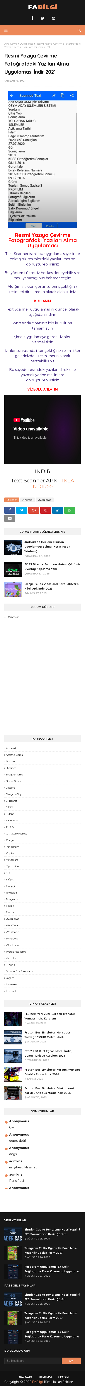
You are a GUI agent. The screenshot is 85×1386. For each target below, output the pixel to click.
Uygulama (26, 43)
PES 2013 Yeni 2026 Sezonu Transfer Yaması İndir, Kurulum (49, 1016)
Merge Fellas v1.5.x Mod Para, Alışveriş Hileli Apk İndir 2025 (51, 586)
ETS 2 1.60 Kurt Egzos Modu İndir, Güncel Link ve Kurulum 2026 (48, 1053)
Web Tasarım (14, 925)
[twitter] (43, 18)
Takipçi (10, 886)
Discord (10, 787)
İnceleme (11, 984)
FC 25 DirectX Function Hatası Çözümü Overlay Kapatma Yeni (52, 566)
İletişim (63, 1377)
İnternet (11, 991)
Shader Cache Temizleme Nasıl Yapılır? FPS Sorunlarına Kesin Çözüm (52, 1232)
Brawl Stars (13, 781)
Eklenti (10, 813)
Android (27, 499)
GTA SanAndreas (16, 833)
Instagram (12, 846)
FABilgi (37, 1382)
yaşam (10, 977)
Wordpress (12, 945)
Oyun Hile (12, 866)
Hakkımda (46, 1377)
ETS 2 (9, 807)
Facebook (12, 820)
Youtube (11, 958)
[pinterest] (53, 18)
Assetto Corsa (14, 754)
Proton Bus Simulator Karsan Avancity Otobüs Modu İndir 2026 (52, 1072)
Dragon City (14, 794)
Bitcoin (10, 761)
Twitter (10, 912)
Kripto (10, 853)
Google (10, 840)
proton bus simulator (20, 971)
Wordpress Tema (16, 951)
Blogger (11, 768)
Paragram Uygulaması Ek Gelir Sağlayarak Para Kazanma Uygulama (51, 1269)
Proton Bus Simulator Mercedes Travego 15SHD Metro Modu (47, 1035)
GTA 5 (10, 827)
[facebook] (32, 18)
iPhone (10, 964)
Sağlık (10, 879)
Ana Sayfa (10, 43)
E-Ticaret (11, 800)
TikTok (10, 905)
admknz (15, 1161)
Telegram (12, 899)
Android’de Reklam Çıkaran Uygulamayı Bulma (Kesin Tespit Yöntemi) (47, 546)
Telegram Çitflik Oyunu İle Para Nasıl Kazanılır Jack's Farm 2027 (50, 1250)
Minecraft (12, 859)
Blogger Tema (15, 774)
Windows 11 (13, 938)
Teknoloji (11, 892)
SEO (9, 873)
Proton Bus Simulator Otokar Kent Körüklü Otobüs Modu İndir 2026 (49, 1090)
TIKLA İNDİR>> (52, 483)
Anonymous (19, 1121)
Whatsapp (12, 932)
